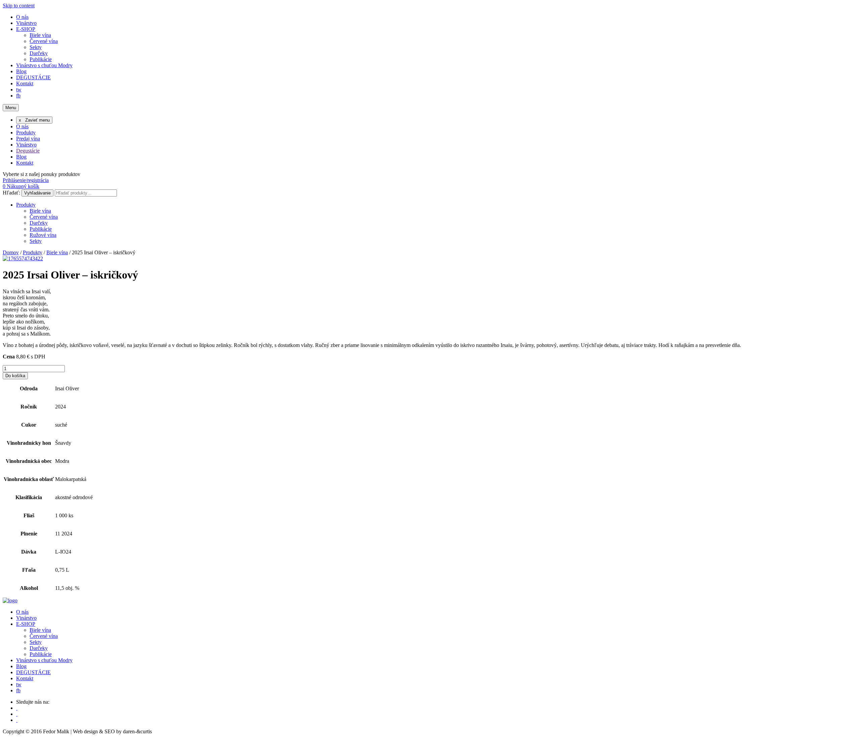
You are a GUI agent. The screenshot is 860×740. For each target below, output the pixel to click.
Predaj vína (28, 138)
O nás (22, 17)
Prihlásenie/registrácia (26, 180)
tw (19, 89)
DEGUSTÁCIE (33, 77)
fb (18, 95)
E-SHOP (25, 29)
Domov (11, 252)
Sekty (36, 47)
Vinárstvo (26, 23)
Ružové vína (43, 235)
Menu (10, 107)
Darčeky (39, 53)
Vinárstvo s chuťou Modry (44, 65)
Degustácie (28, 151)
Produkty (26, 132)
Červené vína (44, 41)
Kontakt (24, 83)
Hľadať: (11, 192)
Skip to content (19, 5)
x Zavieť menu (34, 120)
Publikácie (41, 59)
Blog (21, 71)
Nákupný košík (21, 186)
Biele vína (40, 35)
